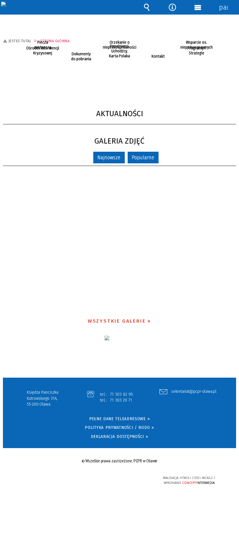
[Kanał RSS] (234, 113)
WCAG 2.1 (134, 477)
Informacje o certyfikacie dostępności (47, 479)
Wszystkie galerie (117, 321)
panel (223, 7)
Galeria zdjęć (119, 141)
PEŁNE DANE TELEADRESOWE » (119, 418)
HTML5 (107, 478)
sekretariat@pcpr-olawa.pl (194, 391)
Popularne (143, 157)
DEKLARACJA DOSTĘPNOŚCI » (119, 436)
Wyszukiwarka (147, 7)
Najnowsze (108, 157)
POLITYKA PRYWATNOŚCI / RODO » (119, 427)
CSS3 (116, 478)
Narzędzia (172, 7)
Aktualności (119, 113)
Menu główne (198, 7)
